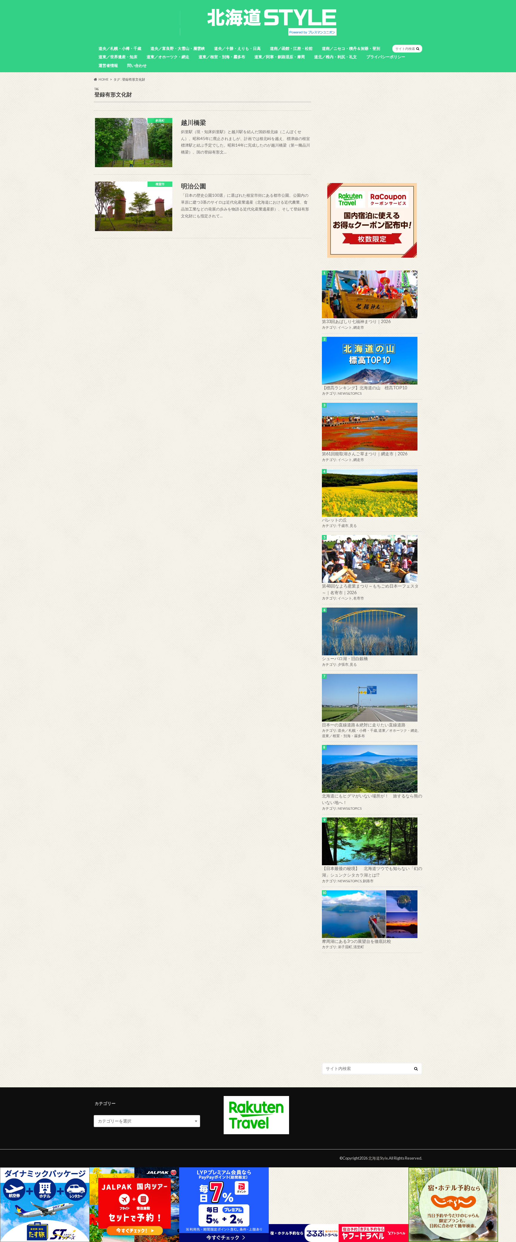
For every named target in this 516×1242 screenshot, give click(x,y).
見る (353, 526)
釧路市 (368, 881)
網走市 (358, 327)
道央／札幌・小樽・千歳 (120, 48)
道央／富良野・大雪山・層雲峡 (177, 48)
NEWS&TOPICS (350, 393)
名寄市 (358, 598)
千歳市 (343, 526)
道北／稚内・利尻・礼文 (335, 56)
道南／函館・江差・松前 (291, 48)
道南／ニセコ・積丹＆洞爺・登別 (351, 48)
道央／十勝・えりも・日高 (237, 48)
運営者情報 (108, 65)
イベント (345, 327)
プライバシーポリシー (385, 56)
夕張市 (343, 664)
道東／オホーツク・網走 (168, 56)
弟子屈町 (345, 947)
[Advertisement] (372, 129)
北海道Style (378, 1158)
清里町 (358, 947)
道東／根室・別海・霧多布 (222, 56)
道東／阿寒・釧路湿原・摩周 (279, 56)
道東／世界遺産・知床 (118, 56)
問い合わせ (137, 65)
